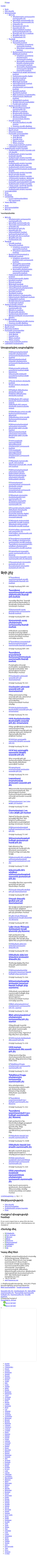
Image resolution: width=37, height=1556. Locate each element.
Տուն (6, 9)
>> (15, 1196)
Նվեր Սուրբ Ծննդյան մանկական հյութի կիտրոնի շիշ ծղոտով (19, 929)
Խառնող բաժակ (19, 78)
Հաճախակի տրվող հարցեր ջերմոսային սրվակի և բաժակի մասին (22, 159)
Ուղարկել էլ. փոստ (8, 1300)
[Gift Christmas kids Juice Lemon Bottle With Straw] (20, 919)
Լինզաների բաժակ (21, 100)
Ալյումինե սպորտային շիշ (23, 20)
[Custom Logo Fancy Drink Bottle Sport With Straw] (20, 1103)
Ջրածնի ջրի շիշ (19, 35)
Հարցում (4, 1225)
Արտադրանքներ (12, 207)
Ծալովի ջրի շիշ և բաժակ (23, 33)
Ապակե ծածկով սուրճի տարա (21, 321)
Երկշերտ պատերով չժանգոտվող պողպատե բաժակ (25, 57)
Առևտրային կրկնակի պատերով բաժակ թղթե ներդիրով (19, 375)
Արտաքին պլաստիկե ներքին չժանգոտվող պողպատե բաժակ (25, 63)
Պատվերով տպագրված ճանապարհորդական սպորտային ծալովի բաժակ (20, 656)
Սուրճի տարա (15, 120)
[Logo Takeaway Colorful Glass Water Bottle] (20, 771)
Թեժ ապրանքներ (8, 1287)
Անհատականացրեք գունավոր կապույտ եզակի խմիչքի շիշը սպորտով (19, 984)
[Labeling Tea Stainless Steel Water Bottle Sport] (20, 1008)
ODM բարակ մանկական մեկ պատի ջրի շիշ (20, 1049)
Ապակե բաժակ (19, 91)
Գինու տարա (18, 143)
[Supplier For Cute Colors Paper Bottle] (20, 803)
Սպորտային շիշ (17, 1294)
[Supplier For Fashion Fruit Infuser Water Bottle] (20, 891)
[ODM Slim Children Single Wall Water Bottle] (20, 1040)
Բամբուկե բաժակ (20, 104)
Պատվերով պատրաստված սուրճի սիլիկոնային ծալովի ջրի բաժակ (20, 593)
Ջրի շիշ (12, 15)
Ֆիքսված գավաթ (20, 81)
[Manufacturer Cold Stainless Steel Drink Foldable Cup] (20, 613)
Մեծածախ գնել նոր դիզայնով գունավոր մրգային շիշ (19, 957)
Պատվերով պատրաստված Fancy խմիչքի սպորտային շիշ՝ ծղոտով (19, 1114)
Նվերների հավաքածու (18, 146)
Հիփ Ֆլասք (17, 137)
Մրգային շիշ (18, 24)
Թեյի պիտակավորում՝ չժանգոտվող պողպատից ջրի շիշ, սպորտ (20, 1018)
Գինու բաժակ (18, 141)
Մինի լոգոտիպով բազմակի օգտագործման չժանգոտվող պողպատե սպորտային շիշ (20, 1176)
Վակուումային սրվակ (18, 106)
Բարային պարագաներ (18, 133)
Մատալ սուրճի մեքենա (22, 126)
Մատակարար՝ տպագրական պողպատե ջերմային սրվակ (19, 490)
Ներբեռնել (9, 196)
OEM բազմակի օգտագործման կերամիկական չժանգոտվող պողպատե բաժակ (19, 453)
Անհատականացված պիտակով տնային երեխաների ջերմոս (17, 477)
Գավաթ (12, 39)
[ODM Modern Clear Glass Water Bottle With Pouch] (20, 711)
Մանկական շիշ (19, 37)
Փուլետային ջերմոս (21, 113)
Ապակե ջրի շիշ (19, 28)
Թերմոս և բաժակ (20, 111)
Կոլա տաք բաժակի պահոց (20, 145)
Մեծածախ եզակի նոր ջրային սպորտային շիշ (20, 1146)
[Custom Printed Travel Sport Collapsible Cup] (20, 645)
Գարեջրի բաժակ (20, 93)
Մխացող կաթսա (16, 132)
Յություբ (8, 195)
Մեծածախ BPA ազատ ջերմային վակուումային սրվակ (19, 406)
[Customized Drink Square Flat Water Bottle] (20, 831)
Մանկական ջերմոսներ (22, 115)
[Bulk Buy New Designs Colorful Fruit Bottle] (20, 947)
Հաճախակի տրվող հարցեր (16, 148)
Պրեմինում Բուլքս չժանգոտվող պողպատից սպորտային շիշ (17, 1078)
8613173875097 (11, 1303)
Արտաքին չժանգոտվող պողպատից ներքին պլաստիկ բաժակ (26, 68)
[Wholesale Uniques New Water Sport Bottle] (20, 1137)
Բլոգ (6, 193)
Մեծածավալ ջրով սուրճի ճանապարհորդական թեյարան (19, 419)
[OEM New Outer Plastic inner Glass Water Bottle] (20, 743)
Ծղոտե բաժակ (19, 80)
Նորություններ (11, 191)
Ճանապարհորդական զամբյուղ (22, 128)
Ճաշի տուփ (13, 130)
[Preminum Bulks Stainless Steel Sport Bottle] (20, 1068)
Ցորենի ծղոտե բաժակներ (23, 102)
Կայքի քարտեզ (23, 1287)
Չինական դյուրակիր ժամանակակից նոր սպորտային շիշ (17, 502)
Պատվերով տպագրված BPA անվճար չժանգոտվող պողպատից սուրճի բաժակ (20, 546)
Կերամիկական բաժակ (22, 83)
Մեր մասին (9, 11)
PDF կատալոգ (14, 200)
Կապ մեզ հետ (10, 202)
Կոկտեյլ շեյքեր (19, 135)
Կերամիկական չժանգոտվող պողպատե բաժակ (23, 87)
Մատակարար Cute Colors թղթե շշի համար (20, 811)
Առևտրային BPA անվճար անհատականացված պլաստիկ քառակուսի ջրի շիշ (19, 874)
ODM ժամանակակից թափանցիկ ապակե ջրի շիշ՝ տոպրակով (19, 721)
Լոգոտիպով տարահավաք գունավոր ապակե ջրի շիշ (20, 781)
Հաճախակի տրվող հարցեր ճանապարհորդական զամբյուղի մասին (22, 168)
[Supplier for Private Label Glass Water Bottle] (20, 679)
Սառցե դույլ (17, 139)
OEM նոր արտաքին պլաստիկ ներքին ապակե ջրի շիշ (18, 752)
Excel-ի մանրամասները (18, 198)
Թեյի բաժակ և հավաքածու (24, 94)
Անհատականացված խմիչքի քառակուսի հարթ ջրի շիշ (19, 840)
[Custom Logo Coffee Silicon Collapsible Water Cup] (20, 583)
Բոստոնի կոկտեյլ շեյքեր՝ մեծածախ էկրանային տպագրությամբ (19, 515)
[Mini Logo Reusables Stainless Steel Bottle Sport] (20, 1163)
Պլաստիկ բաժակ (20, 42)
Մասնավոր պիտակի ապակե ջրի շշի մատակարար (19, 689)
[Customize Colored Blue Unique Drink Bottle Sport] (20, 974)
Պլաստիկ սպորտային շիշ (23, 22)
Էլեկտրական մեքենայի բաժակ (22, 297)
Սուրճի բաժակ (19, 41)
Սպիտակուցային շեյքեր (23, 76)
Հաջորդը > (10, 1196)
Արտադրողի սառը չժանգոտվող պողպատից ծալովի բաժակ (19, 623)
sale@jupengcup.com (11, 1280)
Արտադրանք (10, 13)
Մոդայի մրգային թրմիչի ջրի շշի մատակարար (17, 901)
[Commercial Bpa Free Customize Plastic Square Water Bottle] (20, 863)
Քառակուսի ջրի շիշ (21, 26)
